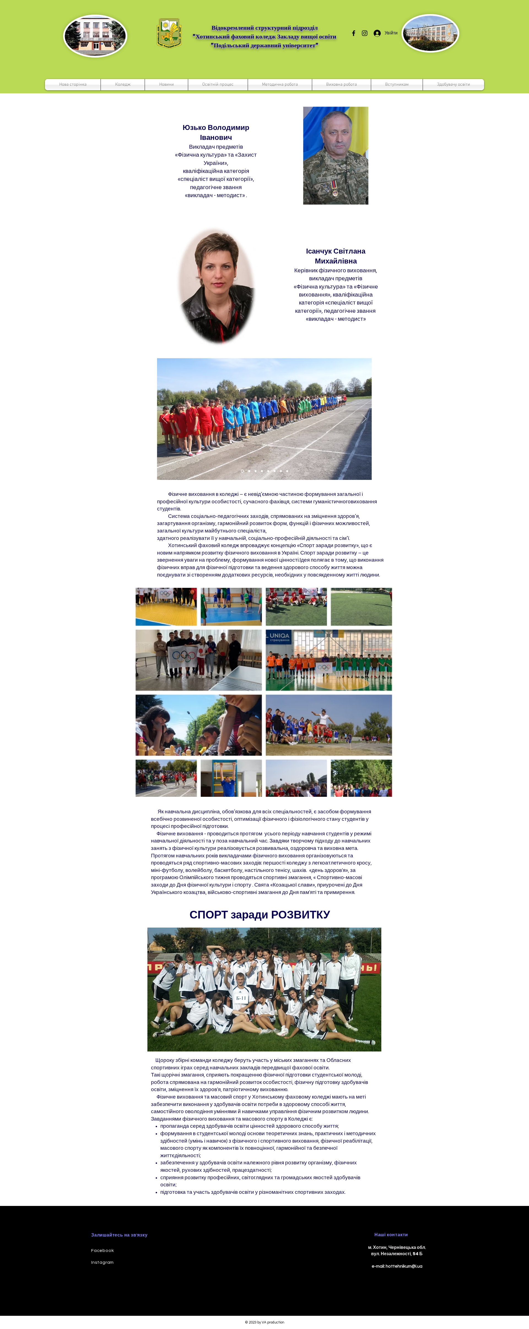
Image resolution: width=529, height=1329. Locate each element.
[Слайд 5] (248, 471)
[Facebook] (353, 33)
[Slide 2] (262, 471)
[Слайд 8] (287, 471)
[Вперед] (363, 419)
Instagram (102, 1262)
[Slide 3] (242, 471)
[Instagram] (364, 33)
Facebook (102, 1250)
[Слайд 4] (268, 471)
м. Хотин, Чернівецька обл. (397, 1247)
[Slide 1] (256, 471)
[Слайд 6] (275, 471)
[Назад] (164, 419)
